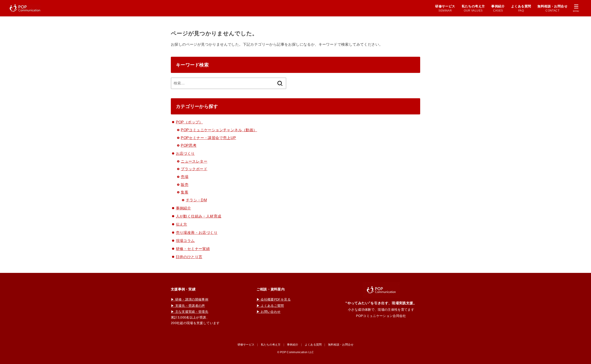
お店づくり (185, 153)
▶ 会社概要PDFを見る (273, 299)
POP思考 (188, 145)
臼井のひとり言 (189, 257)
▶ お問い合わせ (268, 311)
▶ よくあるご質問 (270, 305)
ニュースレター (194, 161)
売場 (184, 177)
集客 (184, 192)
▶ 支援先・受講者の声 (188, 305)
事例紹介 (183, 208)
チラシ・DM (196, 200)
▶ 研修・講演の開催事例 (189, 299)
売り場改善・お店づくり (196, 233)
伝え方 (181, 224)
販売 (184, 185)
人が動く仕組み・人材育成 (198, 216)
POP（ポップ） (189, 122)
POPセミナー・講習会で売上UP (208, 138)
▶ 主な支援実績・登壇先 (189, 311)
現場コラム (185, 241)
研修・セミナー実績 (193, 249)
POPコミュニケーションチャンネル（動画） (219, 130)
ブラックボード (194, 169)
